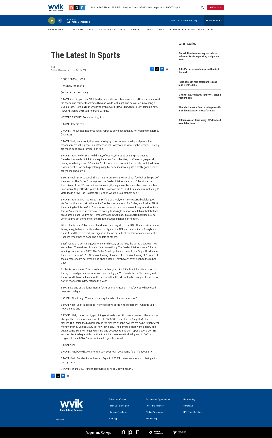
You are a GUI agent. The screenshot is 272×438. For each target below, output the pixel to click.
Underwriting (189, 399)
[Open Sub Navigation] (69, 29)
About (210, 29)
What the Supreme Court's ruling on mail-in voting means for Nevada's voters (199, 109)
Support (136, 29)
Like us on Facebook (118, 412)
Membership (151, 419)
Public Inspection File (155, 406)
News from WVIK (57, 29)
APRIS (201, 29)
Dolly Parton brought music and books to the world (199, 71)
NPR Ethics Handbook (193, 412)
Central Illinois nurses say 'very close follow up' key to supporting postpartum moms (198, 56)
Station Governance (155, 412)
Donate (216, 7)
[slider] (64, 20)
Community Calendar (182, 29)
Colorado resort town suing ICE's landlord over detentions (199, 122)
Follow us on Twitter (118, 399)
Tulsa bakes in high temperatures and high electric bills (197, 83)
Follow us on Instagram (119, 406)
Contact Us (188, 406)
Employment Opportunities (158, 399)
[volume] (60, 20)
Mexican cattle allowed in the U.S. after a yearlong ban (199, 96)
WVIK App (113, 419)
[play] (51, 20)
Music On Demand (83, 29)
